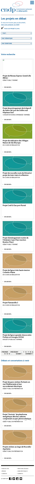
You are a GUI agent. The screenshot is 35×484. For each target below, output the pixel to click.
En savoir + (8, 87)
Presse (4, 471)
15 (9, 354)
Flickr (21, 478)
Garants (20, 473)
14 (7, 354)
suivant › (19, 354)
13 (5, 354)
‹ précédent (14, 352)
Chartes (4, 473)
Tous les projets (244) (12, 28)
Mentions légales (23, 468)
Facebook (10, 478)
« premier (4, 352)
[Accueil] (17, 8)
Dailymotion (17, 478)
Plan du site (5, 468)
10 (30, 352)
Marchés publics (23, 471)
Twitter (13, 478)
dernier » (29, 354)
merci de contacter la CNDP (10, 25)
